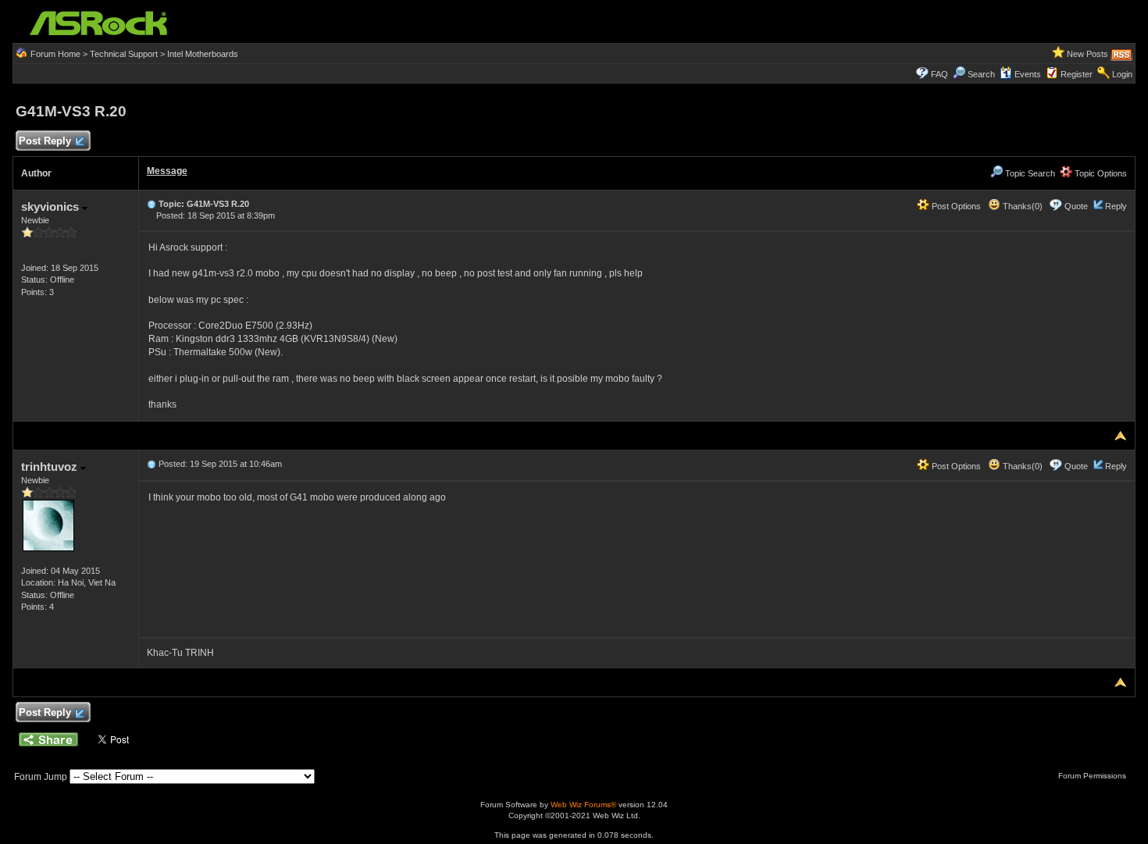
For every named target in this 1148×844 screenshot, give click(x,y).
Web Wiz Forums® (583, 804)
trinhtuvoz (50, 466)
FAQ (939, 74)
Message (167, 171)
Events (1027, 74)
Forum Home (55, 54)
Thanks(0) (1021, 206)
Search (981, 74)
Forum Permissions (1093, 775)
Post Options (955, 206)
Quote (1076, 206)
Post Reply (45, 141)
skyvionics (51, 206)
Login (1122, 74)
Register (1077, 74)
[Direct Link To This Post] (151, 203)
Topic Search (1029, 173)
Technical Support (124, 54)
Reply (1116, 206)
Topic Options (1099, 173)
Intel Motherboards (202, 54)
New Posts (1087, 54)
